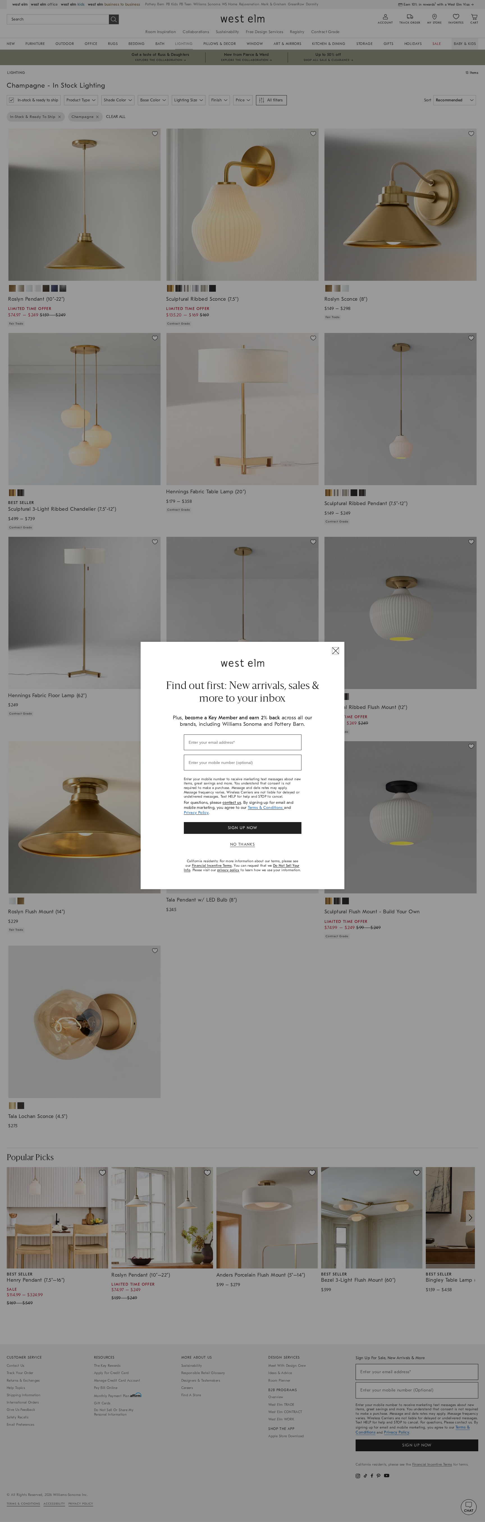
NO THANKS (242, 844)
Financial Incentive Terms (212, 866)
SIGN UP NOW (242, 827)
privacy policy (228, 870)
